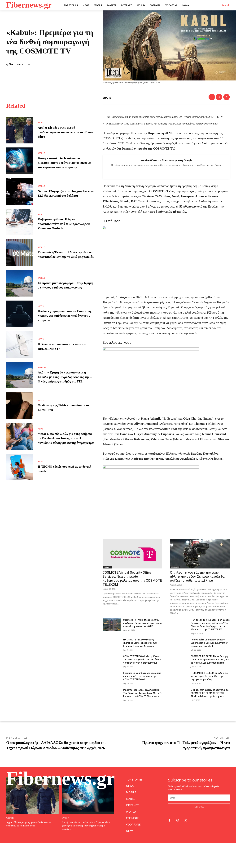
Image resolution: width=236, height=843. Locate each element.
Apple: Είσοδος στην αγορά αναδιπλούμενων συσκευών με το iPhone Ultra (65, 132)
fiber (11, 64)
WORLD (41, 123)
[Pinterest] (226, 97)
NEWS (41, 306)
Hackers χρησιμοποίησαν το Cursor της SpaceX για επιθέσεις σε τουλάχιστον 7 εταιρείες (65, 315)
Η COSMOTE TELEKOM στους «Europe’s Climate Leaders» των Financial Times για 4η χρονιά (140, 642)
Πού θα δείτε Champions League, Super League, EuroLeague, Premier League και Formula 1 (209, 642)
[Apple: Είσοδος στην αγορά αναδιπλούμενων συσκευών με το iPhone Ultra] (19, 130)
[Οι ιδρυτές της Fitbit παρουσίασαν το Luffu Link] (19, 405)
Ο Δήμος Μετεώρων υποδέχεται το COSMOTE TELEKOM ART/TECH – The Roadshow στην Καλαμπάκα (210, 693)
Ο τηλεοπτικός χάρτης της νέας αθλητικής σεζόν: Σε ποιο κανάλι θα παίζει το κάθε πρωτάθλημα (197, 576)
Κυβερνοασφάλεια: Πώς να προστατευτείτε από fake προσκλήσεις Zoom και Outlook (64, 223)
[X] (219, 97)
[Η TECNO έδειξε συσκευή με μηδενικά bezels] (19, 467)
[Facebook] (212, 97)
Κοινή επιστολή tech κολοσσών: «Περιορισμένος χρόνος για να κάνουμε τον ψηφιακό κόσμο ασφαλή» (64, 162)
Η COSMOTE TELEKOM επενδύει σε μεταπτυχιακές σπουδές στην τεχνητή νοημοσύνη (209, 676)
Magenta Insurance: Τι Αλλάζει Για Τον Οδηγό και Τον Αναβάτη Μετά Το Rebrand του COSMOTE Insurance (142, 693)
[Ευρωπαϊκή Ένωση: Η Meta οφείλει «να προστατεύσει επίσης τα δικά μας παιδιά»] (19, 252)
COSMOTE (107, 567)
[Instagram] (177, 820)
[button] (226, 5)
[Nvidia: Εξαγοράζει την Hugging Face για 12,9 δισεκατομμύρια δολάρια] (19, 191)
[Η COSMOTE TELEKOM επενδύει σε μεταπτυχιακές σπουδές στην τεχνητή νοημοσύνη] (179, 677)
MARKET (42, 367)
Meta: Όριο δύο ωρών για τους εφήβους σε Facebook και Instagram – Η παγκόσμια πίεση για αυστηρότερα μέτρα (66, 438)
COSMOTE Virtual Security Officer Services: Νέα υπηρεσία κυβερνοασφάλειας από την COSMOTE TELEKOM (132, 578)
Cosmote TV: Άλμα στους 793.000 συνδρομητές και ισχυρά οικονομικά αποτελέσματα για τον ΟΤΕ (142, 623)
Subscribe (199, 807)
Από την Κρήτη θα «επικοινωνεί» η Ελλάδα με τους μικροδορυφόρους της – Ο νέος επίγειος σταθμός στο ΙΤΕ (65, 377)
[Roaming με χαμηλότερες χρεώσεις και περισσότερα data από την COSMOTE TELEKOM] (112, 677)
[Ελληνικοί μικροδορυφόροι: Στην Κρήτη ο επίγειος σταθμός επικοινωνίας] (19, 283)
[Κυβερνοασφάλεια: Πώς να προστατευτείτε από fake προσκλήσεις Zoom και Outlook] (19, 222)
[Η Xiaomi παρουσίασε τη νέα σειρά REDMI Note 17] (19, 344)
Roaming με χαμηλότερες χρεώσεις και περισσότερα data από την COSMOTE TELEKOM (142, 676)
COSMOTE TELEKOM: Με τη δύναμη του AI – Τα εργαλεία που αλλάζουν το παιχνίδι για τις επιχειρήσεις (142, 659)
